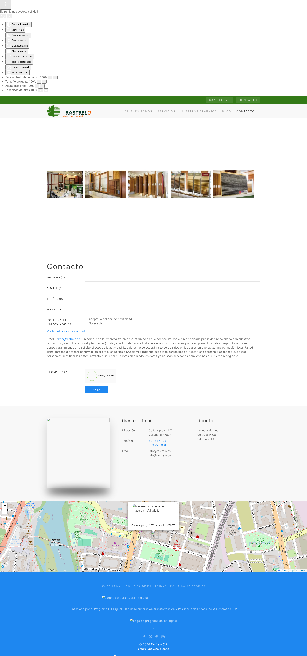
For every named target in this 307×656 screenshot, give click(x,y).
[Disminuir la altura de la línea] (37, 86)
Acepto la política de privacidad (110, 319)
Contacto (245, 111)
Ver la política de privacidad (66, 331)
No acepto (95, 323)
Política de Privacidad (146, 586)
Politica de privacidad (59, 321)
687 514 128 (219, 99)
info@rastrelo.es (69, 339)
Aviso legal (111, 586)
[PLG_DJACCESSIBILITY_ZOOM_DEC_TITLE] (50, 77)
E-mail (55, 288)
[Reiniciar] (3, 16)
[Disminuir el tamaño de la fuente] (39, 82)
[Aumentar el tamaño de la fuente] (44, 82)
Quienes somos (138, 111)
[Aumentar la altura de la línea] (42, 86)
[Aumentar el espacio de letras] (46, 90)
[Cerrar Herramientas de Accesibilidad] (9, 16)
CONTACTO (248, 99)
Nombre (56, 277)
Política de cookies (188, 586)
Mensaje (54, 309)
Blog (226, 111)
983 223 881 (157, 445)
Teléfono (55, 298)
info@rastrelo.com (161, 455)
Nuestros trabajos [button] (199, 111)
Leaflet (283, 570)
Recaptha (58, 371)
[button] (153, 535)
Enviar (97, 389)
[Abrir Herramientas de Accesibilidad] (5, 5)
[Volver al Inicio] (70, 111)
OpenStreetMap (298, 570)
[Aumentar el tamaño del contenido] (55, 77)
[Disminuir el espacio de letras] (40, 90)
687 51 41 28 (157, 440)
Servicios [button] (167, 111)
